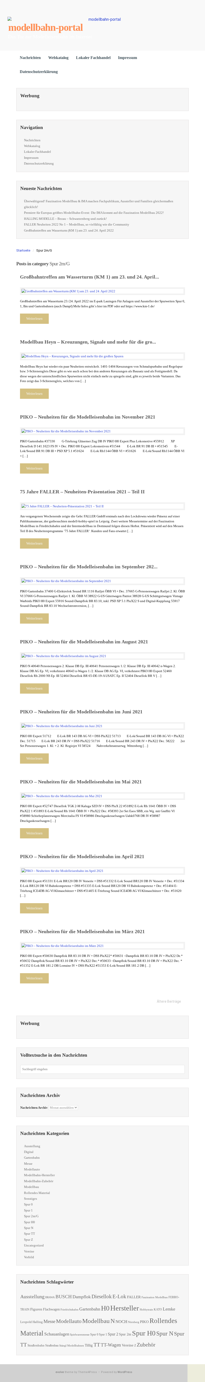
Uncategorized (34, 1245)
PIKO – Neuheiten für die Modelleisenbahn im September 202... (89, 566)
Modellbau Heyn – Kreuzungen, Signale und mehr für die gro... (88, 342)
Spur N (28, 1228)
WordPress (125, 1372)
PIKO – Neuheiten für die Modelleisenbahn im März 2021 (82, 931)
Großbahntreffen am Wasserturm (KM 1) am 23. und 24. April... (89, 277)
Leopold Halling (31, 1322)
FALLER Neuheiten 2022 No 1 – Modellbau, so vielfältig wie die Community (76, 224)
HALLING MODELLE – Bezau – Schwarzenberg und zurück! (65, 219)
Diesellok (102, 1296)
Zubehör (146, 1344)
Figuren (36, 1309)
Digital (29, 1152)
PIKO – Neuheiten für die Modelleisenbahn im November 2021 (87, 417)
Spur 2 (113, 1334)
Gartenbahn (32, 1157)
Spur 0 (28, 1204)
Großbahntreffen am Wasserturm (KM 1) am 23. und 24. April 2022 (69, 230)
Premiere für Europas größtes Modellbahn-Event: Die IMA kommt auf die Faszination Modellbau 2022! (94, 213)
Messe (28, 1163)
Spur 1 (28, 1210)
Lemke (169, 1308)
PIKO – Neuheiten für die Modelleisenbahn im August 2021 (84, 641)
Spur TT (29, 1233)
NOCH (121, 1321)
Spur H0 (29, 1222)
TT (97, 1344)
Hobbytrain (146, 1309)
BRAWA (50, 1297)
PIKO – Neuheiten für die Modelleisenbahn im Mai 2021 (81, 781)
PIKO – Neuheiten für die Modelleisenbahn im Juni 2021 (81, 711)
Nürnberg (133, 1321)
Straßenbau (51, 1345)
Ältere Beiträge (169, 1001)
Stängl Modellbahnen (71, 1345)
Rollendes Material (37, 1193)
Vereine (29, 1251)
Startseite (23, 250)
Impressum (127, 58)
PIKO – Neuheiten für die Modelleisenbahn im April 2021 (82, 856)
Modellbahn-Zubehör (38, 1181)
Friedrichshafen (69, 1309)
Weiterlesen (34, 319)
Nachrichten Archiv (34, 1107)
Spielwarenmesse (80, 1334)
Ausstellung (32, 1146)
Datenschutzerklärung (39, 72)
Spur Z (28, 1239)
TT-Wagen (111, 1344)
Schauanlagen (56, 1333)
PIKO (144, 1322)
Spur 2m (125, 1334)
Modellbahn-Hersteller (39, 1175)
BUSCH (64, 1296)
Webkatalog (58, 58)
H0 (105, 1308)
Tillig (89, 1345)
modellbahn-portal (45, 27)
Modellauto (32, 1169)
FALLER (134, 1297)
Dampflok (81, 1296)
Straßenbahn (36, 1345)
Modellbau (31, 1187)
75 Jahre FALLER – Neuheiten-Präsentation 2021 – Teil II (82, 491)
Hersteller (124, 1308)
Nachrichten (30, 58)
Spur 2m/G (31, 1216)
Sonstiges (30, 1198)
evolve (60, 1372)
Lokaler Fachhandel (93, 58)
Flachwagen (51, 1309)
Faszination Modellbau (155, 1297)
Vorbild (29, 1257)
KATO (158, 1309)
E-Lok (119, 1296)
